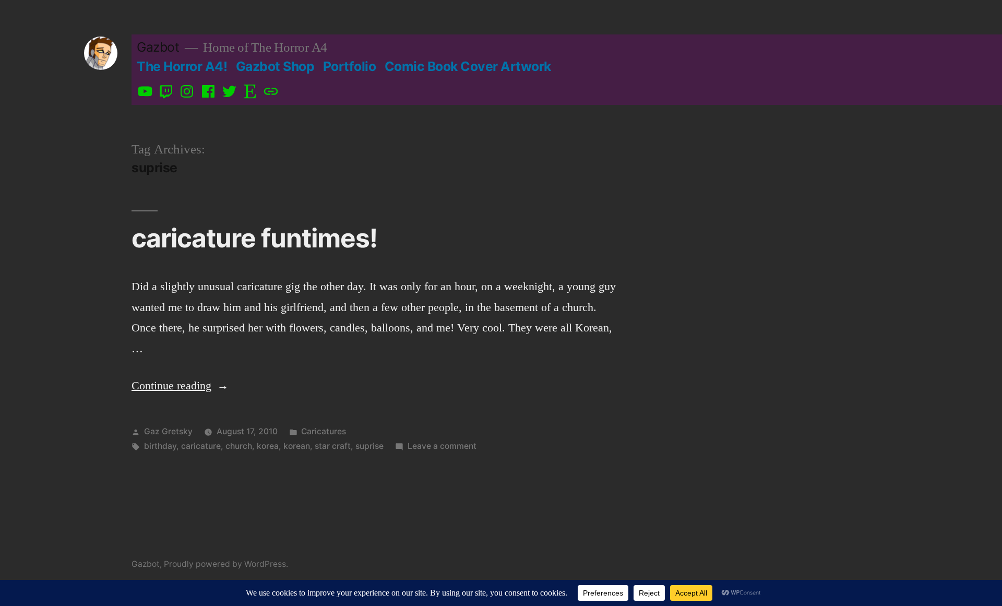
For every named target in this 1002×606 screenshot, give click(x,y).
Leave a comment (442, 446)
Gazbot (158, 47)
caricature (201, 446)
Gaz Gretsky (168, 431)
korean (296, 446)
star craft (333, 446)
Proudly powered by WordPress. (226, 564)
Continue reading (180, 385)
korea (268, 446)
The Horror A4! (182, 66)
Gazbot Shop (275, 66)
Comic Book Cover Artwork (468, 66)
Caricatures (323, 431)
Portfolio (349, 66)
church (238, 446)
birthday (160, 446)
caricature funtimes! (254, 238)
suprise (369, 446)
